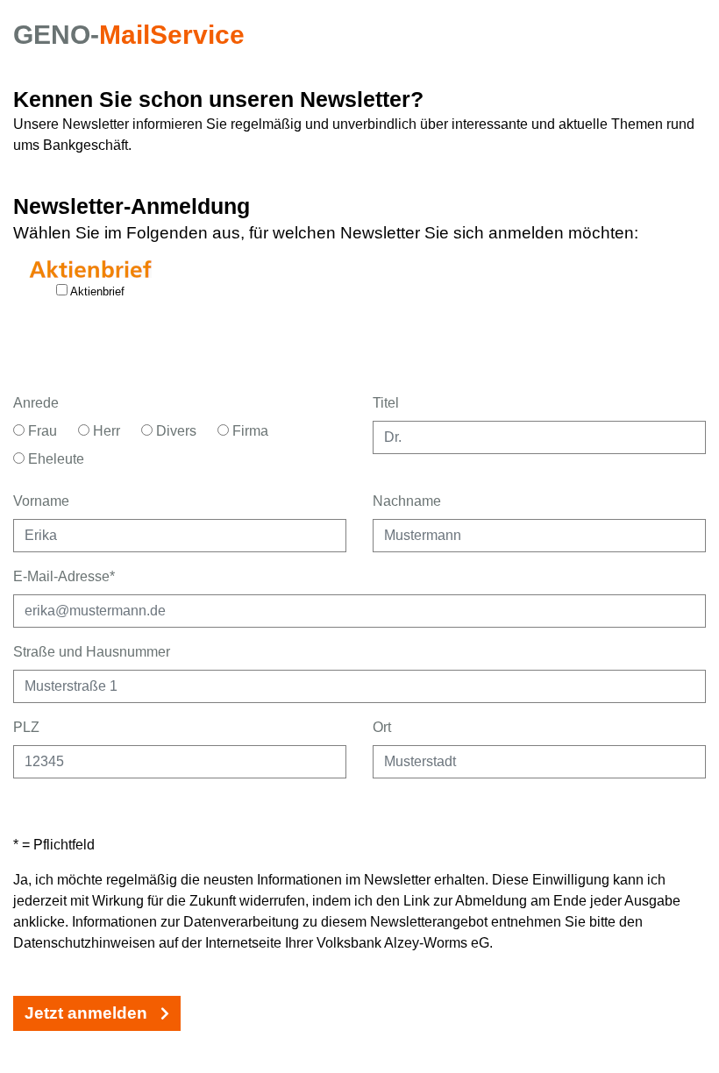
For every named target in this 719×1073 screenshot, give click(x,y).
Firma (248, 430)
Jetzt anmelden (88, 1013)
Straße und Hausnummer (91, 651)
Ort (382, 727)
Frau (41, 430)
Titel (386, 402)
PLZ (26, 727)
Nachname (407, 501)
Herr (104, 430)
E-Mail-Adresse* (64, 576)
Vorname (41, 501)
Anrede (36, 402)
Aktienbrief (96, 291)
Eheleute (54, 458)
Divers (174, 430)
